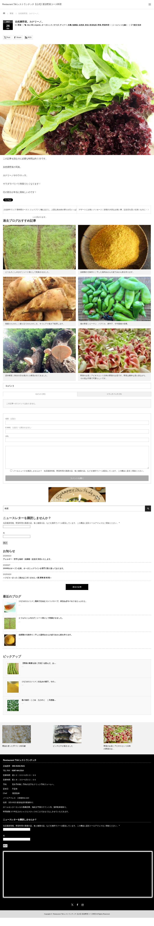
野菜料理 (105, 25)
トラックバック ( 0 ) (114, 394)
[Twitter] (72, 904)
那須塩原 (93, 25)
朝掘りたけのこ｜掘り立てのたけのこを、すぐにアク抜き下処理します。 (35, 324)
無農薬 (75, 25)
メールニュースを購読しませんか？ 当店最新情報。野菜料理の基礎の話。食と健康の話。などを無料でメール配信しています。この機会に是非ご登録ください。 (79, 471)
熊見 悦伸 (137, 25)
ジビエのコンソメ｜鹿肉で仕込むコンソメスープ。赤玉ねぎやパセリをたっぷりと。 (53, 601)
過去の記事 (77, 587)
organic (37, 25)
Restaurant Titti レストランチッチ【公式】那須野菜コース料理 (32, 4)
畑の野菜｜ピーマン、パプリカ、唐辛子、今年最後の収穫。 (104, 324)
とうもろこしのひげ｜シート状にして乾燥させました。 (27, 272)
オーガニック (47, 25)
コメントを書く (121, 25)
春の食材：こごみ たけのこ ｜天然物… (39, 700)
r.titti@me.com (23, 798)
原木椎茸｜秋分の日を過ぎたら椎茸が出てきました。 (27, 376)
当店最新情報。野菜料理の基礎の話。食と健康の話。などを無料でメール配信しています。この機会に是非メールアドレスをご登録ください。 (61, 523)
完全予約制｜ (17, 784)
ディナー (63, 25)
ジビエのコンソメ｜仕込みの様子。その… (39, 682)
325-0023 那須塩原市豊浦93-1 (20, 802)
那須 (87, 25)
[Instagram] (82, 904)
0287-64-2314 (18, 771)
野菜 (19, 25)
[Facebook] (77, 904)
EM (32, 25)
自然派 (81, 25)
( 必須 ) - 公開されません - (18, 427)
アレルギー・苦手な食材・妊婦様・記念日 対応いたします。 (27, 559)
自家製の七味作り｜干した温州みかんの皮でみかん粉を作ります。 (107, 272)
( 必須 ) (10, 419)
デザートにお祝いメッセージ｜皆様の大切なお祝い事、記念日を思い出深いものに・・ (114, 210)
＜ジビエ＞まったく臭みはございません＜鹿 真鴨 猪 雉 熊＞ (27, 578)
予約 (5, 784)
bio (28, 25)
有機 (69, 25)
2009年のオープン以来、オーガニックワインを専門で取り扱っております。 (34, 568)
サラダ (56, 25)
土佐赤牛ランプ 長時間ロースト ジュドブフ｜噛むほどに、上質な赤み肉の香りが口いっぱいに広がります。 (40, 211)
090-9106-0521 (18, 766)
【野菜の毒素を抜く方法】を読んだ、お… (39, 663)
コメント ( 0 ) (40, 394)
